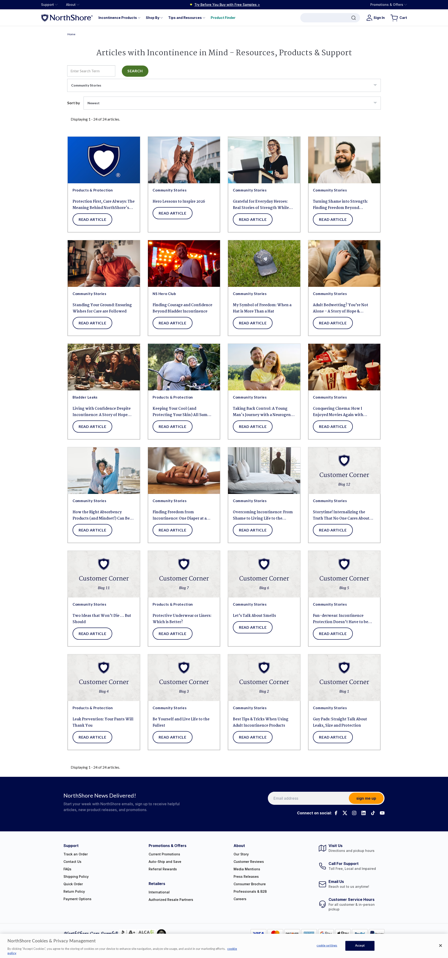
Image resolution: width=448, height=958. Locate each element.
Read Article (92, 219)
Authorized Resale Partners (171, 900)
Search (135, 71)
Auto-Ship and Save (165, 862)
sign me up (366, 798)
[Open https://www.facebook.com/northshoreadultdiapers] (335, 812)
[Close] (440, 946)
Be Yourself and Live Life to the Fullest (181, 722)
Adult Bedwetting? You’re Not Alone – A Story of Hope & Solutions (340, 308)
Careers (240, 899)
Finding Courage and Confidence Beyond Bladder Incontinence (182, 308)
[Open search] (330, 17)
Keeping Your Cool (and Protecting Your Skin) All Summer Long (184, 412)
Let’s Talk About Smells (254, 616)
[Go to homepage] (67, 17)
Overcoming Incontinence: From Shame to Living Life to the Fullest (263, 515)
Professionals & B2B (250, 891)
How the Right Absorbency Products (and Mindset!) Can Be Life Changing (101, 515)
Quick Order (73, 884)
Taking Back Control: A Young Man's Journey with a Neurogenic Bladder (263, 412)
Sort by (73, 103)
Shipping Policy (76, 876)
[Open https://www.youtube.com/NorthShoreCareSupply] (382, 812)
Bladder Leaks (85, 397)
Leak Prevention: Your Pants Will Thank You (103, 722)
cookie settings (327, 945)
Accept (360, 945)
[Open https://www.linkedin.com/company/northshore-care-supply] (363, 812)
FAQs (67, 869)
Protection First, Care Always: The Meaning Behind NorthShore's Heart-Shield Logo (104, 205)
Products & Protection (93, 190)
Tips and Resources (185, 18)
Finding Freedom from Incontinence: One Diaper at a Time (179, 515)
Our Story (241, 854)
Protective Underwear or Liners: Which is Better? (182, 619)
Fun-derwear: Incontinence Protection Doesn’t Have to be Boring (340, 619)
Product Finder (223, 18)
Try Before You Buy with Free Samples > (227, 5)
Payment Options (77, 899)
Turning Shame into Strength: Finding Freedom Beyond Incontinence (340, 205)
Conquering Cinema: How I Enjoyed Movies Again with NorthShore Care (338, 412)
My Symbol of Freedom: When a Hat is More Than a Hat (262, 308)
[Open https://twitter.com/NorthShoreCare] (345, 812)
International (159, 892)
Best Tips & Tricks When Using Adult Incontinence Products (260, 722)
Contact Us (72, 862)
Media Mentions (247, 869)
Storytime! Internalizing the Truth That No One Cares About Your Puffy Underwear (341, 515)
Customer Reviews (249, 862)
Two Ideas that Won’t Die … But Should (102, 619)
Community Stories (169, 190)
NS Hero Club (164, 294)
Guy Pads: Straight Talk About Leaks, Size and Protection (340, 722)
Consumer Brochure (250, 884)
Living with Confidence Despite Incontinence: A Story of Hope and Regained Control (102, 412)
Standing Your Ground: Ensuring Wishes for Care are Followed (102, 308)
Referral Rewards (163, 869)
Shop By (152, 18)
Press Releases (246, 876)
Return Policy (74, 891)
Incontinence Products (117, 18)
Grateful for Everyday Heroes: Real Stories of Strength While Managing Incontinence (261, 205)
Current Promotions (164, 854)
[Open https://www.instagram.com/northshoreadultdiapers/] (354, 812)
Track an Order (75, 854)
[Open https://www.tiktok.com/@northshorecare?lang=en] (373, 812)
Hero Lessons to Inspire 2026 (179, 202)
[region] (224, 946)
